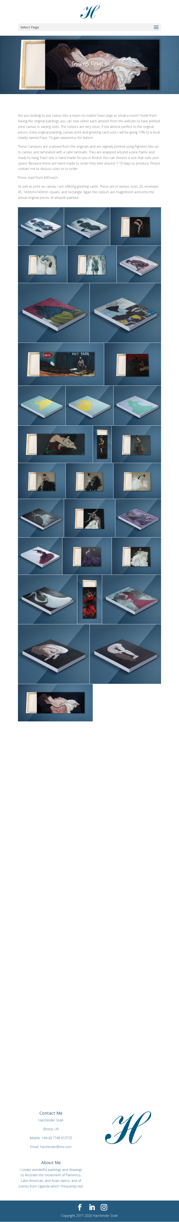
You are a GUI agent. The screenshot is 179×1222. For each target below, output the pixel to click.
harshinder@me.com (56, 1147)
